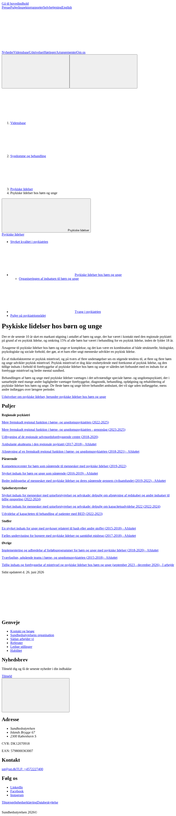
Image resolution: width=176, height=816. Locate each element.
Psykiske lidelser (21, 189)
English (67, 7)
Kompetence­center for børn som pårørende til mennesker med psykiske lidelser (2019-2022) (64, 466)
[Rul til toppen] (36, 695)
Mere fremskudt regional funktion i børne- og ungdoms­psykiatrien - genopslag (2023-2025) (63, 429)
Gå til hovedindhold (15, 3)
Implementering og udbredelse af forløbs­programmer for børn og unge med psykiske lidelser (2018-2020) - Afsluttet (80, 550)
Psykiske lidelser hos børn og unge (98, 275)
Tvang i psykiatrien (88, 312)
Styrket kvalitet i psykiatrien (29, 242)
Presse (6, 7)
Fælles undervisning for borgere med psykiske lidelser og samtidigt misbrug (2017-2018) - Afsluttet (69, 535)
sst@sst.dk (9, 769)
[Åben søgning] (36, 71)
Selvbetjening (52, 7)
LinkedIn (16, 787)
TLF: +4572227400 (29, 769)
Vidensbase (21, 52)
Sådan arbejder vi (22, 639)
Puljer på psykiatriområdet (28, 315)
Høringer (50, 52)
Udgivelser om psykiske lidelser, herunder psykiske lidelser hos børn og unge (54, 397)
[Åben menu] (103, 71)
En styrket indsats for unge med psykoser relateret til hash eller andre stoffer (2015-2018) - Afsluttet (69, 528)
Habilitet (16, 650)
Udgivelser (36, 52)
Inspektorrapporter (30, 7)
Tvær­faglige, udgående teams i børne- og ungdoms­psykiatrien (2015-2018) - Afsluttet (59, 557)
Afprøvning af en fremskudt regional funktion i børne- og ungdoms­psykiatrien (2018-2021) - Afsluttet (70, 451)
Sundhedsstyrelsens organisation (32, 635)
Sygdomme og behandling (28, 156)
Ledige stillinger (21, 647)
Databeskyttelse (47, 802)
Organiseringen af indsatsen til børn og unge (49, 278)
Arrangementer (66, 52)
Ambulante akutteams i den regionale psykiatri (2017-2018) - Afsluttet (49, 444)
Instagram (17, 795)
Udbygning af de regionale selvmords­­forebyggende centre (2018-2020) (50, 437)
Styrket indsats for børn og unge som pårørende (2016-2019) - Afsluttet (50, 473)
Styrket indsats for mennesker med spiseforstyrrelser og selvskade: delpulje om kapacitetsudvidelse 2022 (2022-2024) (81, 506)
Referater (16, 643)
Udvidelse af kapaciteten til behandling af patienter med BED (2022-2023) (52, 514)
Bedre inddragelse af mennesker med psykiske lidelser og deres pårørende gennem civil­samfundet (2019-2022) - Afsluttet (84, 481)
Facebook (17, 791)
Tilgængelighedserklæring (19, 802)
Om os (80, 52)
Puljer (14, 7)
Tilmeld (7, 676)
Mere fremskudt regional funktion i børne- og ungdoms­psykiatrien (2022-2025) (55, 422)
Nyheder (8, 52)
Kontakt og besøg (22, 631)
